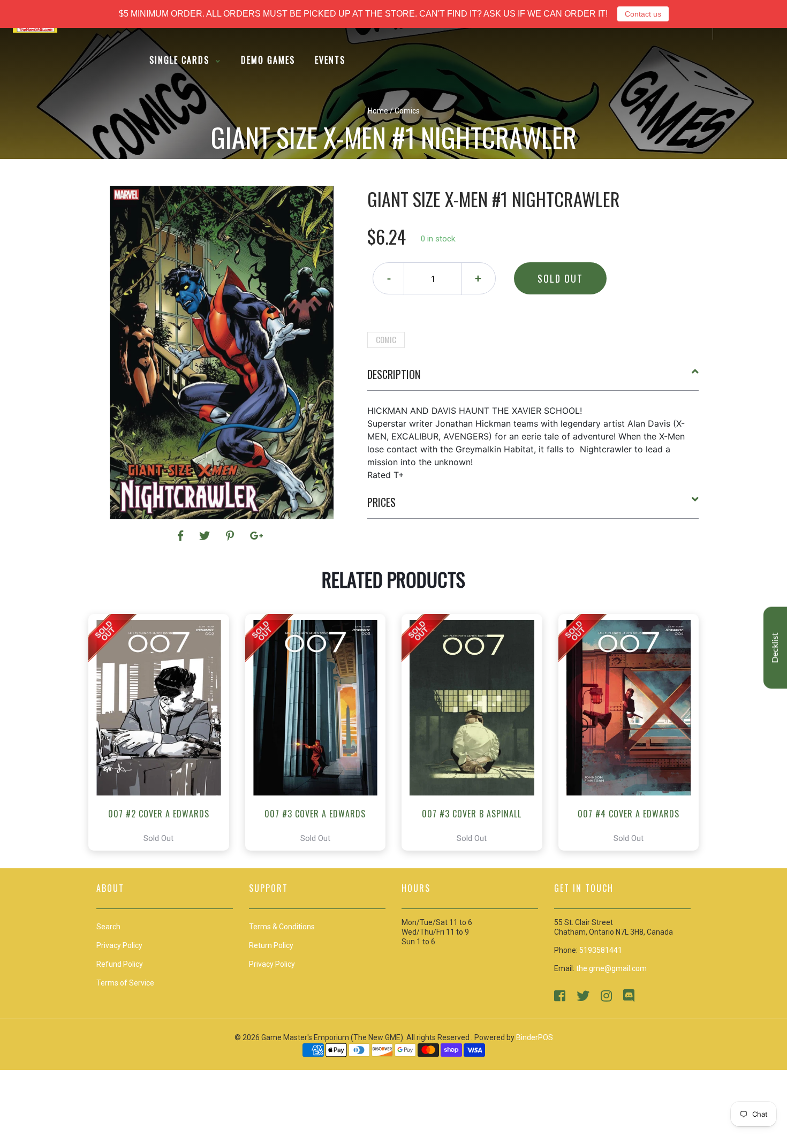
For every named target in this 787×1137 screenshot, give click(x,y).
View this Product (163, 732)
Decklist (775, 648)
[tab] (533, 378)
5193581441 (600, 950)
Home (378, 111)
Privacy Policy (272, 964)
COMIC (386, 339)
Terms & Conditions (282, 926)
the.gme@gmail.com (611, 968)
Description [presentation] (393, 374)
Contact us (643, 14)
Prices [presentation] (381, 502)
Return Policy (271, 945)
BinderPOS (534, 1037)
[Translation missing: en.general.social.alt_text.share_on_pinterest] (231, 535)
